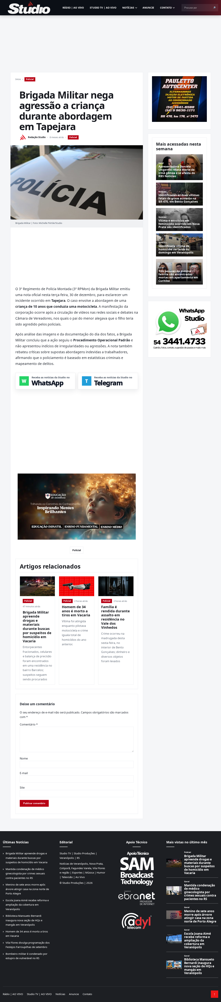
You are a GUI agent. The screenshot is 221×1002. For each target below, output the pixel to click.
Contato (166, 7)
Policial (30, 79)
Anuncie (148, 7)
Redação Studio (37, 137)
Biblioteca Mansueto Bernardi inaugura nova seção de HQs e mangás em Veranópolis (24, 920)
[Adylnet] (136, 920)
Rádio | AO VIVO (73, 7)
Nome (24, 758)
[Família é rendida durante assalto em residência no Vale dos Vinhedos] (115, 586)
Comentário (29, 724)
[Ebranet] (136, 898)
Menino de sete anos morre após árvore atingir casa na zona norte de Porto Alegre (27, 889)
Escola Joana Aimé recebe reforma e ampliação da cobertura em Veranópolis (27, 904)
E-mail (24, 773)
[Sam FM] (136, 868)
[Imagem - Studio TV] (179, 328)
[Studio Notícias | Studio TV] (29, 7)
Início (18, 79)
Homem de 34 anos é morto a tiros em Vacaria (76, 610)
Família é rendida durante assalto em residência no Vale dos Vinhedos (115, 617)
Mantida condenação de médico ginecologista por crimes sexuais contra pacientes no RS (25, 873)
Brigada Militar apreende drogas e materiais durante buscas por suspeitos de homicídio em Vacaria (37, 626)
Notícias (128, 7)
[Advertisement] (110, 41)
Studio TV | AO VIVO (103, 7)
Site (22, 787)
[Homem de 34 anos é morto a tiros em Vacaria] (76, 586)
